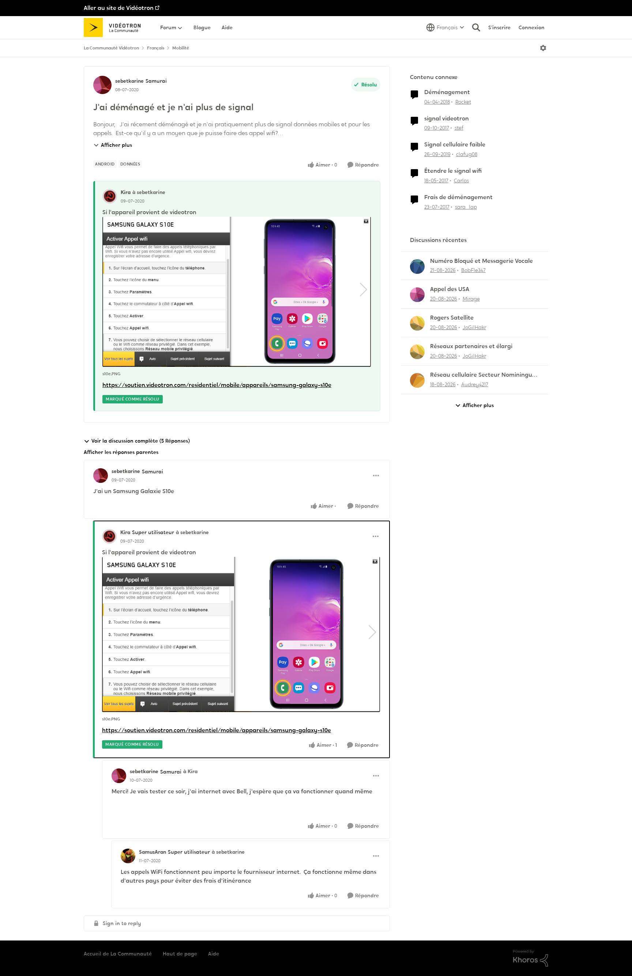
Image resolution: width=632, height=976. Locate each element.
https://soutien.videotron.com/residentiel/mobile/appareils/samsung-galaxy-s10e (216, 385)
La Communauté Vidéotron (111, 48)
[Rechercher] (476, 27)
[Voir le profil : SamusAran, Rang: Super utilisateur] (128, 856)
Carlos (461, 180)
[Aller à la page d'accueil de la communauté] (115, 27)
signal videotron (446, 118)
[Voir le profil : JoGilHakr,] (417, 323)
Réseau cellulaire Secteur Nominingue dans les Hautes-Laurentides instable (482, 375)
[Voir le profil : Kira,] (109, 196)
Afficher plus (116, 145)
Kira (126, 192)
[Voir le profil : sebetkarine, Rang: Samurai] (102, 85)
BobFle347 (473, 270)
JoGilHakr (474, 327)
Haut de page (180, 953)
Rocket (463, 101)
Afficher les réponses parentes (121, 452)
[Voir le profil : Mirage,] (417, 294)
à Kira (190, 771)
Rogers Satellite (452, 317)
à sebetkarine (148, 192)
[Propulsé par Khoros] (530, 958)
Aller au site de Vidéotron (119, 8)
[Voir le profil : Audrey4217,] (417, 380)
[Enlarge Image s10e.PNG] (236, 292)
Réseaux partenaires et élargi (471, 346)
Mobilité (180, 48)
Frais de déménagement (458, 197)
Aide (213, 953)
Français (155, 48)
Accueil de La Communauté (118, 953)
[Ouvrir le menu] (543, 48)
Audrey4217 (474, 384)
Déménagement (447, 92)
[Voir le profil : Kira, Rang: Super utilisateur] (109, 536)
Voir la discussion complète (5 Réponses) (140, 440)
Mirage (471, 298)
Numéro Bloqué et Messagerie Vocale (481, 261)
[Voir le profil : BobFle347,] (417, 266)
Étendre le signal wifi (453, 171)
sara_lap (466, 207)
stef (459, 127)
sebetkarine (129, 81)
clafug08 (466, 154)
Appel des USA (449, 289)
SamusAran (152, 852)
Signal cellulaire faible (454, 144)
